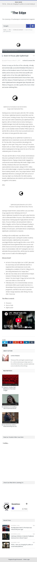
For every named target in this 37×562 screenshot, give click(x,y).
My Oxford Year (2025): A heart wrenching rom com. (10, 425)
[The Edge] (18, 12)
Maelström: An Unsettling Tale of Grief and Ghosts (9, 407)
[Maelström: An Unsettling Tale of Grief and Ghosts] (10, 399)
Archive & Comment (27, 60)
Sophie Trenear (15, 355)
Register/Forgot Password (15, 559)
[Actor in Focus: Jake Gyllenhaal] (18, 45)
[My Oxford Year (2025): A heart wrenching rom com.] (10, 417)
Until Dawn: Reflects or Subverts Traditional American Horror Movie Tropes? (22, 537)
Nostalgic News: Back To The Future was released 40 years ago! (21, 528)
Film (34, 60)
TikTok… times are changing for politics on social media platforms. (22, 545)
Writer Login (26, 559)
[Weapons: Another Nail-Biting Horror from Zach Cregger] (10, 380)
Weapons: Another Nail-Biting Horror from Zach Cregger (9, 388)
